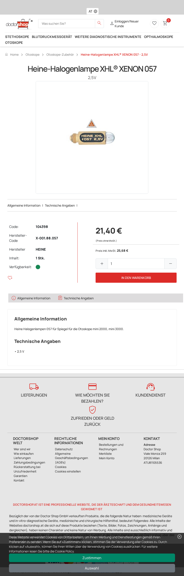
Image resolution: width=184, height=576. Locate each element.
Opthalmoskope (158, 36)
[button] (96, 11)
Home (12, 54)
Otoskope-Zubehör (60, 54)
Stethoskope (17, 36)
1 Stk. (40, 258)
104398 (42, 226)
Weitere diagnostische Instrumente (108, 36)
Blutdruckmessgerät (52, 36)
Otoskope (14, 42)
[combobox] (90, 11)
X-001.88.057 (47, 238)
